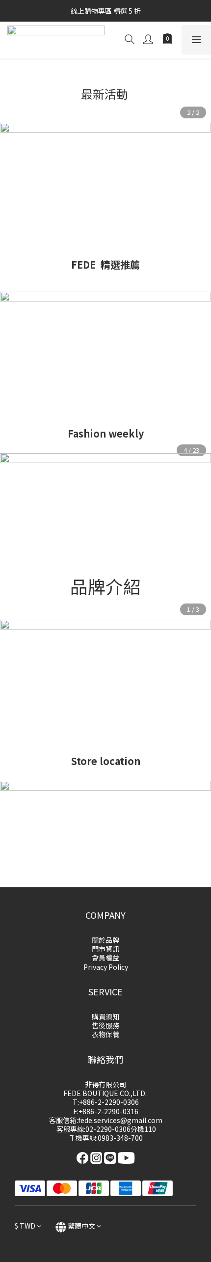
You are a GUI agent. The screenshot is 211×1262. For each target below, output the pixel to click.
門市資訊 (105, 949)
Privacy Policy (105, 967)
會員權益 (105, 957)
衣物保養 (105, 1034)
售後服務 (105, 1025)
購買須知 (105, 1016)
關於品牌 (105, 940)
